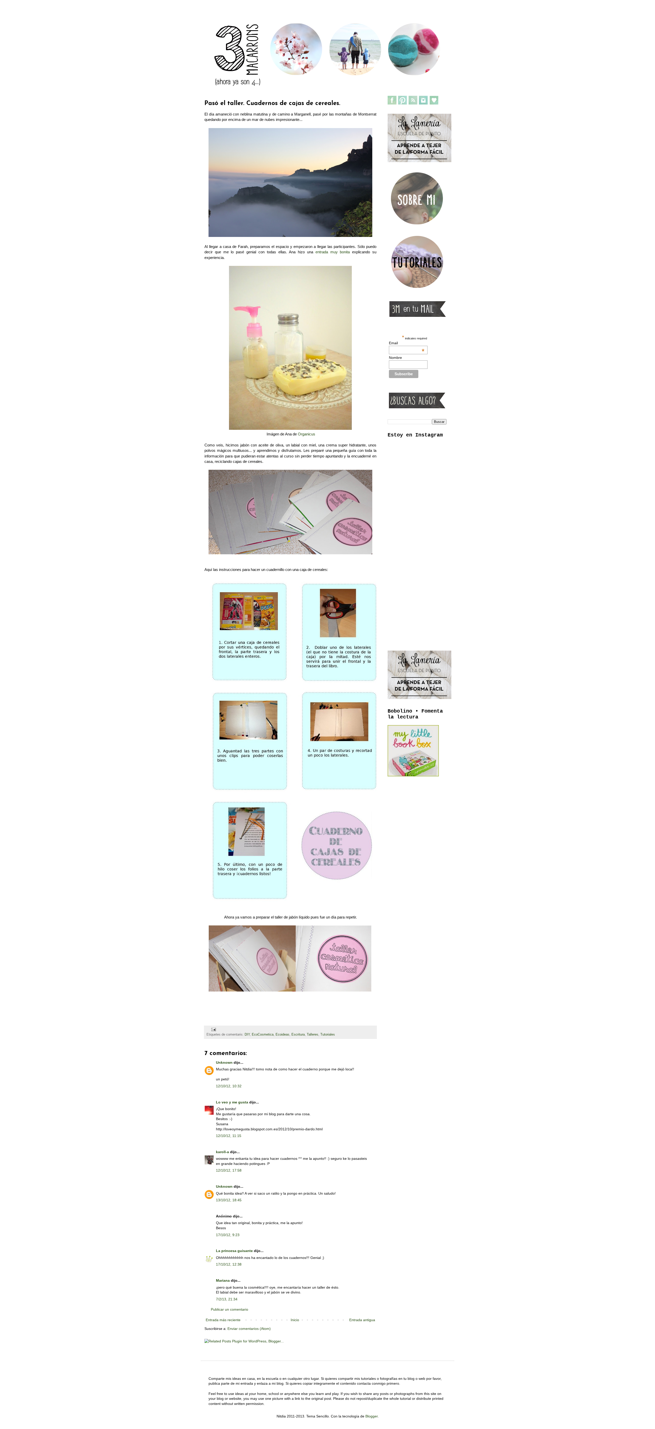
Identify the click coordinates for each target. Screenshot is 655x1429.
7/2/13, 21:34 (226, 1299)
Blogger (371, 1416)
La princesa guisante (234, 1251)
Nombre (395, 358)
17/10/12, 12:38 (229, 1264)
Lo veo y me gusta (232, 1102)
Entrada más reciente (223, 1320)
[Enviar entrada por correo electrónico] (213, 1029)
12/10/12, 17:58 (229, 1170)
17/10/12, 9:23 (227, 1235)
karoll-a (222, 1152)
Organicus (306, 434)
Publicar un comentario (229, 1309)
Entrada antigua (362, 1320)
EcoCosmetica (263, 1034)
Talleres (312, 1034)
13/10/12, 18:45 (229, 1200)
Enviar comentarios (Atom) (249, 1329)
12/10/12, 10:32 (229, 1086)
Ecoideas (282, 1034)
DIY (247, 1034)
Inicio (295, 1320)
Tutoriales (327, 1034)
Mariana (223, 1280)
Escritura (298, 1034)
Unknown (224, 1062)
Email (406, 343)
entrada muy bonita (332, 252)
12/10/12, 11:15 (228, 1136)
